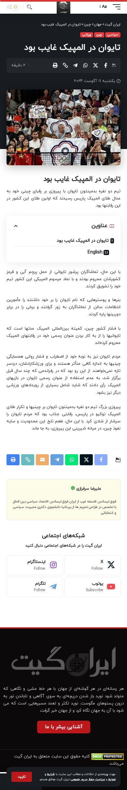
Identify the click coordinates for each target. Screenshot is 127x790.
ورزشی (86, 34)
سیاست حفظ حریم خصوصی (88, 779)
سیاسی (112, 34)
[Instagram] (35, 565)
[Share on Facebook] (105, 65)
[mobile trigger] (114, 6)
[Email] (42, 459)
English (95, 252)
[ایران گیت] (63, 7)
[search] (29, 7)
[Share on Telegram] (75, 65)
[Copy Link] (65, 65)
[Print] (55, 65)
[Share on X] (95, 65)
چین (99, 34)
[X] (92, 565)
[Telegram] (35, 587)
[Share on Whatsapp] (85, 65)
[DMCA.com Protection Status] (107, 756)
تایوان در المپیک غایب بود (83, 241)
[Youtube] (92, 587)
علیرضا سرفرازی (88, 488)
